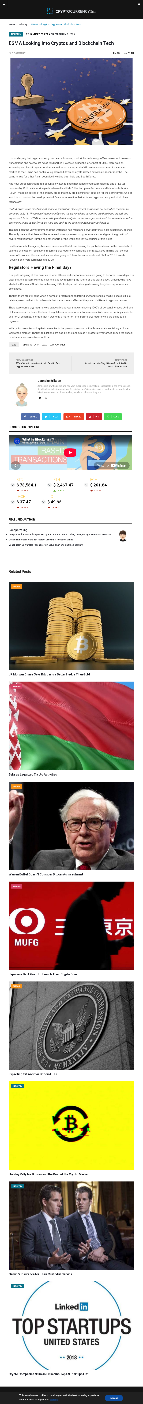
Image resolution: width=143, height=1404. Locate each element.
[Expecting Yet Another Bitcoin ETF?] (71, 1068)
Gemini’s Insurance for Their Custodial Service (40, 1274)
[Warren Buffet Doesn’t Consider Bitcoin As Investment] (71, 869)
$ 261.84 (98, 485)
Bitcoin (16, 586)
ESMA (44, 345)
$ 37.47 (24, 502)
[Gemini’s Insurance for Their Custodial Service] (71, 1268)
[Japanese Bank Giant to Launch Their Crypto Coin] (71, 968)
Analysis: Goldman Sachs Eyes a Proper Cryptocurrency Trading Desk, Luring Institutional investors (60, 534)
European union (58, 345)
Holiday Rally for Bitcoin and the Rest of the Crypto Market (49, 1174)
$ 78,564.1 (27, 485)
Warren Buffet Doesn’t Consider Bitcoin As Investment (46, 874)
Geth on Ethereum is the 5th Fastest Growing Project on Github (41, 539)
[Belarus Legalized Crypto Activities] (71, 769)
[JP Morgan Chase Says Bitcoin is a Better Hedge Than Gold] (71, 669)
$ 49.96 (54, 502)
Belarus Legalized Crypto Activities (33, 774)
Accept (114, 1398)
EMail (116, 53)
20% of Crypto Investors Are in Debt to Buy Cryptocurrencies (37, 363)
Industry (23, 24)
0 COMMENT (19, 53)
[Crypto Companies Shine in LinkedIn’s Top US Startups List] (71, 1368)
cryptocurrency (31, 345)
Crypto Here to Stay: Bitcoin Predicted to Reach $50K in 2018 (106, 363)
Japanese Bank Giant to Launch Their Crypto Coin (43, 974)
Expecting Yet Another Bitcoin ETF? (33, 1074)
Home (12, 24)
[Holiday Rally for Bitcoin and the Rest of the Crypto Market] (71, 1168)
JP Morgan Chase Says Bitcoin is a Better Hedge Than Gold (49, 674)
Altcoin (17, 686)
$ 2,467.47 (63, 485)
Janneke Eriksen (40, 34)
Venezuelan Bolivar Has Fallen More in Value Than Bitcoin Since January (46, 545)
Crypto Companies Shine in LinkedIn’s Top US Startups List (48, 1374)
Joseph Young (18, 530)
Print (130, 53)
